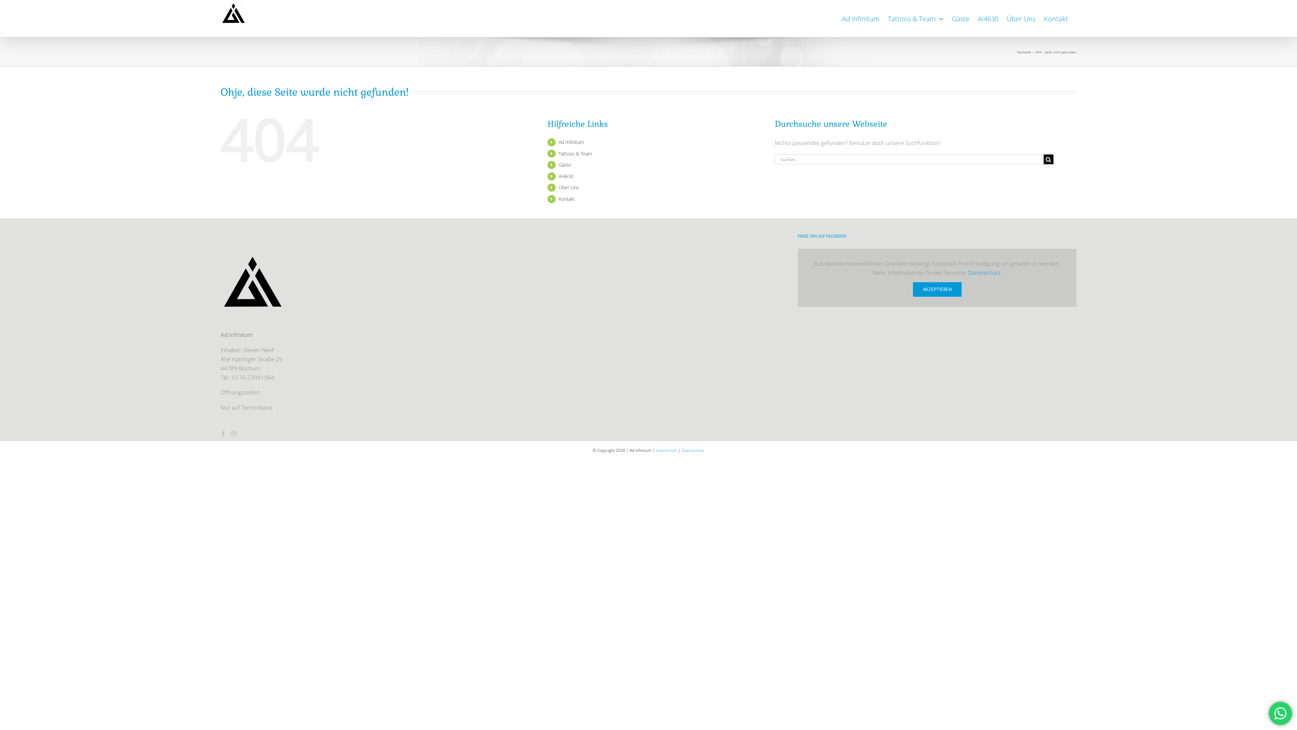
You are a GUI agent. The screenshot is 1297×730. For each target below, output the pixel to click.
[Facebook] (223, 433)
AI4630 (566, 176)
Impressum (666, 450)
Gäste (565, 165)
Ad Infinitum (571, 142)
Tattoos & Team (575, 153)
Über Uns (569, 187)
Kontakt (567, 199)
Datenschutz (984, 272)
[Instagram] (233, 433)
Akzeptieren (937, 289)
